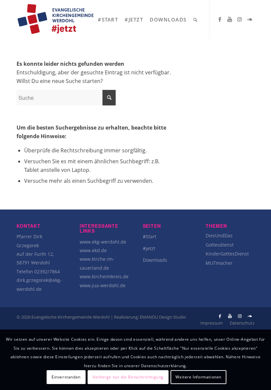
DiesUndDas (219, 235)
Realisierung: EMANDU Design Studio (150, 317)
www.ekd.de (93, 250)
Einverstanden (66, 377)
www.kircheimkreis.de (104, 276)
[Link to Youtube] (230, 19)
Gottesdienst (220, 245)
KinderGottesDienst (227, 254)
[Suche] (195, 19)
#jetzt (149, 248)
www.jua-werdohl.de (103, 285)
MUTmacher (219, 263)
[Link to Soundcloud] (249, 19)
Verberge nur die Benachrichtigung (128, 377)
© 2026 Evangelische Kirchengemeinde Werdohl (64, 317)
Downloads (155, 260)
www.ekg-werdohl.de (103, 242)
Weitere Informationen (198, 377)
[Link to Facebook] (220, 19)
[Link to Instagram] (240, 19)
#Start (149, 236)
